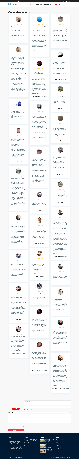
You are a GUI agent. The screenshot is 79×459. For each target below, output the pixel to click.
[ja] (66, 1)
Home (9, 9)
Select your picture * (16, 408)
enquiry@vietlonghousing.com (20, 1)
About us (53, 457)
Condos (57, 447)
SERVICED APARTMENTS (47, 4)
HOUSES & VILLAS (29, 4)
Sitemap (64, 457)
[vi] (69, 1)
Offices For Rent (58, 448)
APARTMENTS (38, 4)
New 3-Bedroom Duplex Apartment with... (49, 444)
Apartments (58, 439)
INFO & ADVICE (57, 4)
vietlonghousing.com (29, 445)
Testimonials (60, 457)
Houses (57, 442)
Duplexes (57, 445)
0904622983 (28, 442)
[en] (63, 1)
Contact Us (56, 457)
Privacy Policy (68, 457)
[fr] (64, 1)
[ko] (67, 1)
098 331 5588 (12, 1)
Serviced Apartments (59, 440)
